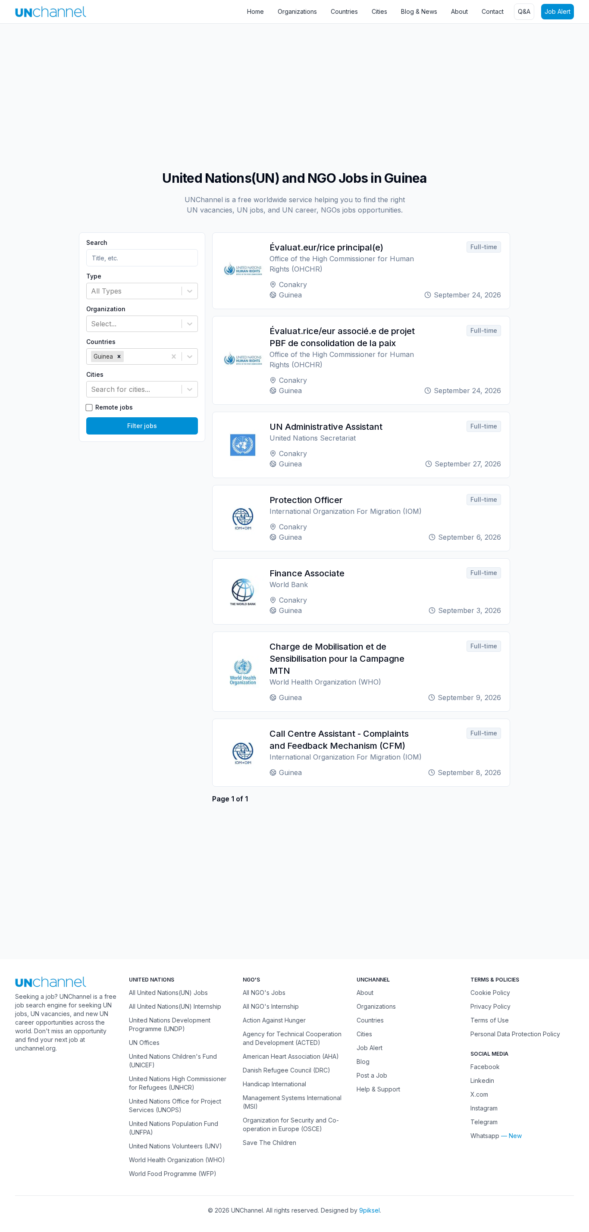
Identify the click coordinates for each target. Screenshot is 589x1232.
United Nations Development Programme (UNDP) (169, 1024)
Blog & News (419, 11)
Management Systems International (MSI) (292, 1102)
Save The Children (269, 1142)
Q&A (524, 11)
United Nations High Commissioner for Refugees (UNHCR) (177, 1083)
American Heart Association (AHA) (291, 1056)
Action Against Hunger (274, 1020)
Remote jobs (114, 407)
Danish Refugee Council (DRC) (286, 1070)
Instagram (484, 1108)
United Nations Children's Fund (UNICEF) (173, 1061)
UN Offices (144, 1042)
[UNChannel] (50, 11)
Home (255, 11)
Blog (363, 1061)
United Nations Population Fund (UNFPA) (173, 1128)
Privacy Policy (490, 1006)
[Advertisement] (258, 92)
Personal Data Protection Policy (515, 1034)
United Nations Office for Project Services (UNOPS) (175, 1105)
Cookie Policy (490, 992)
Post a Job (372, 1075)
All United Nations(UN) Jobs (168, 992)
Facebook (485, 1066)
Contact (493, 11)
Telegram (484, 1122)
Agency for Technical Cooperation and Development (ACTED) (292, 1038)
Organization (105, 309)
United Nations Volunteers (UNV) (175, 1146)
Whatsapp (484, 1135)
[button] (119, 356)
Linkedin (482, 1080)
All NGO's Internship (271, 1006)
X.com (479, 1094)
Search (96, 243)
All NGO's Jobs (264, 992)
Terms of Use (489, 1020)
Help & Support (378, 1089)
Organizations (297, 11)
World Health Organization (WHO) (177, 1159)
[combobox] (92, 291)
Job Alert (557, 11)
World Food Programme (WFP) (172, 1173)
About (459, 11)
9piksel (369, 1210)
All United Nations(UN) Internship (175, 1006)
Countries (344, 11)
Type (93, 276)
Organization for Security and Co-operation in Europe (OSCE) (291, 1124)
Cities (379, 11)
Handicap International (274, 1084)
